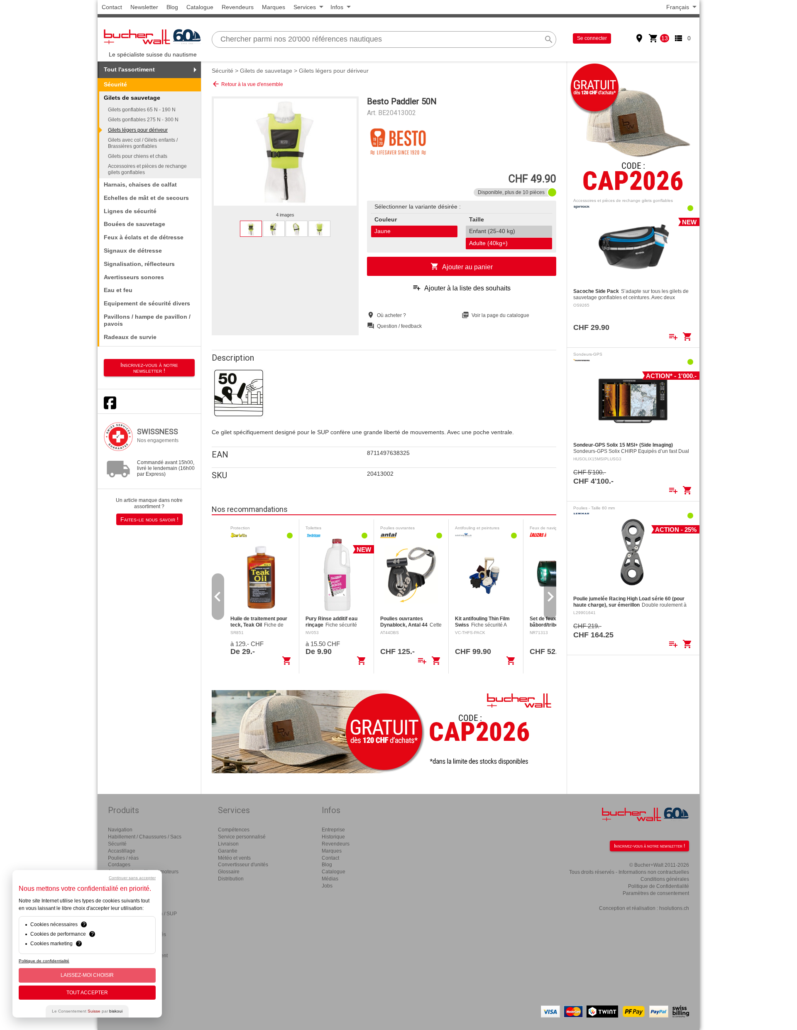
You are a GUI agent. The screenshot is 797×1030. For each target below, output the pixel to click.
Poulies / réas (123, 858)
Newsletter (144, 7)
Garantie (227, 851)
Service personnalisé (242, 837)
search (549, 39)
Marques (273, 7)
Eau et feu (118, 290)
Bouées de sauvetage (134, 224)
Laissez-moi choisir (87, 975)
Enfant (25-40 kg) (492, 231)
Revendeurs (238, 7)
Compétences (233, 830)
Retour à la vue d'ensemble (247, 84)
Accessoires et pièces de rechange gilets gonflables (147, 169)
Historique (333, 837)
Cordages (119, 865)
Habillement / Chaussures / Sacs (144, 837)
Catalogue (199, 7)
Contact (112, 7)
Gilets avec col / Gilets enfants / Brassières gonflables (143, 143)
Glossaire (229, 872)
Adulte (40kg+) (488, 243)
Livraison (228, 844)
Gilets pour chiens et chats (137, 156)
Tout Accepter (87, 993)
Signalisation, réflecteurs (139, 264)
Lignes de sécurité (130, 211)
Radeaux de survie (130, 337)
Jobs (327, 886)
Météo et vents (234, 858)
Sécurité (115, 84)
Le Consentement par (87, 1011)
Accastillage (121, 851)
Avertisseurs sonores (134, 277)
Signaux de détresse (133, 250)
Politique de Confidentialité (658, 886)
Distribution (231, 879)
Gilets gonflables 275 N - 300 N (143, 120)
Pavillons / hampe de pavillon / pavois (147, 320)
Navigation (120, 830)
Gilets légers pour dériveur (138, 130)
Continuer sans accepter (132, 877)
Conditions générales (665, 879)
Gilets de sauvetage (266, 70)
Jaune (382, 231)
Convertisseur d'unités (243, 865)
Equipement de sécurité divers (147, 303)
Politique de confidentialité (44, 961)
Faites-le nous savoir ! (149, 519)
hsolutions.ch (674, 908)
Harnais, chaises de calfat (140, 184)
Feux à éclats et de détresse (143, 237)
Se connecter (592, 38)
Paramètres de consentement (656, 893)
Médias (330, 879)
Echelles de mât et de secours (146, 197)
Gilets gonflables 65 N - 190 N (142, 110)
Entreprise (333, 830)
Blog (172, 7)
